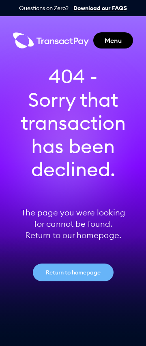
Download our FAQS (100, 8)
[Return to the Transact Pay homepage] (51, 40)
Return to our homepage (72, 235)
